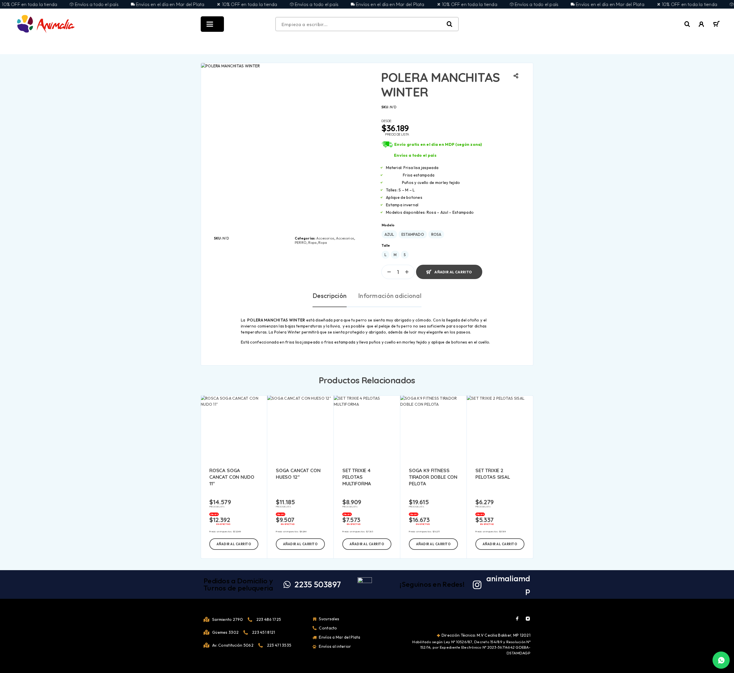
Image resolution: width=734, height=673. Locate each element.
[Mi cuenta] (701, 24)
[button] (233, 544)
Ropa (312, 242)
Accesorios (325, 238)
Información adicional (389, 296)
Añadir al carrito (453, 269)
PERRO (301, 242)
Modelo (388, 225)
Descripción (330, 296)
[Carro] (716, 25)
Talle (386, 245)
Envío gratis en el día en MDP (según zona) (438, 144)
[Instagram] (528, 618)
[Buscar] (687, 24)
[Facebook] (517, 618)
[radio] (389, 234)
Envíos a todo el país (415, 155)
